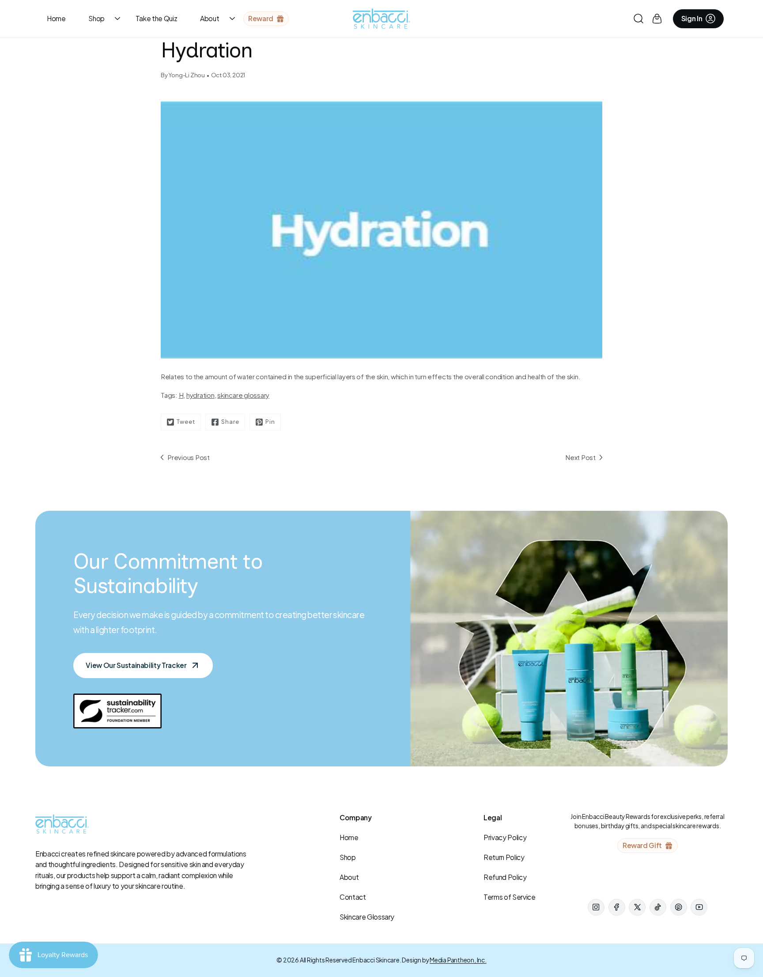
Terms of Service (509, 897)
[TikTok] (658, 907)
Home (56, 18)
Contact (353, 897)
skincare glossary (243, 395)
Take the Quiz (157, 18)
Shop (96, 18)
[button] (638, 18)
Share (230, 421)
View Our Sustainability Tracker (136, 665)
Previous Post (188, 457)
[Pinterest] (678, 907)
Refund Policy (505, 877)
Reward (260, 18)
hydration (200, 395)
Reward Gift (642, 845)
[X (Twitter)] (637, 907)
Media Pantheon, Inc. (458, 960)
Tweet (186, 421)
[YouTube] (699, 907)
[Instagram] (596, 907)
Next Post (580, 457)
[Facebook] (616, 907)
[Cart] (657, 18)
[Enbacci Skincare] (381, 18)
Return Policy (504, 857)
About (209, 18)
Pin (270, 421)
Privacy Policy (504, 837)
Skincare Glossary (367, 917)
